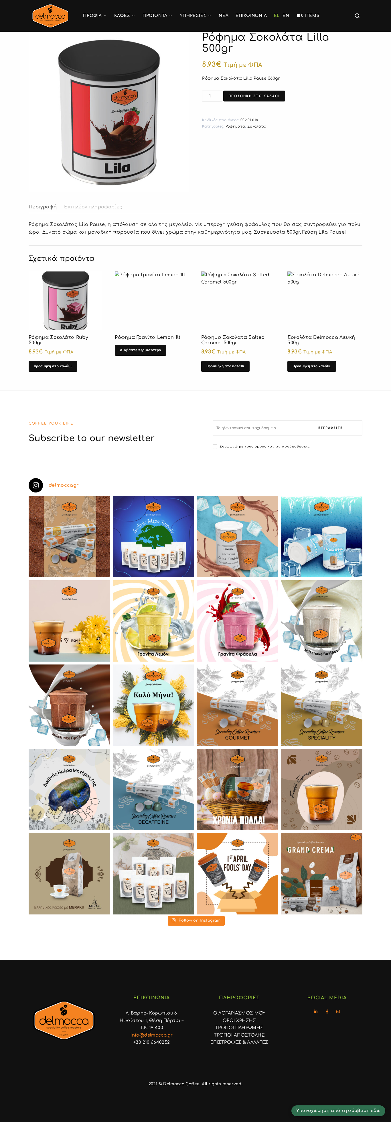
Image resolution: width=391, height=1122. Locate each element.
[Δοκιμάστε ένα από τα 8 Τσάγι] (153, 873)
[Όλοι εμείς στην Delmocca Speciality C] (69, 789)
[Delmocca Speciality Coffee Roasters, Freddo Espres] (321, 789)
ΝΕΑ (223, 15)
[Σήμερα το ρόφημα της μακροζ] (153, 536)
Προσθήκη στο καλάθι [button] (53, 365)
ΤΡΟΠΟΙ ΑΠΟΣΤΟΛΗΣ (239, 1035)
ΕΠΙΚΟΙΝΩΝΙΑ (251, 15)
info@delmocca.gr (152, 1035)
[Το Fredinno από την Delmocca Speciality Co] (321, 536)
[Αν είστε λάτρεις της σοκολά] (237, 536)
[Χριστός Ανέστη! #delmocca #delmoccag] (237, 789)
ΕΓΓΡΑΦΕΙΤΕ (330, 427)
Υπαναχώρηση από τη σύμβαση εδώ (338, 1110)
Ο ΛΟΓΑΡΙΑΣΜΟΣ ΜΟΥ (239, 1013)
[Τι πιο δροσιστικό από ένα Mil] (321, 621)
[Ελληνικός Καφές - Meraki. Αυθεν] (69, 873)
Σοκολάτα (256, 126)
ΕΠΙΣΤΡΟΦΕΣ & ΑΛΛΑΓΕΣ (239, 1042)
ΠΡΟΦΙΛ (92, 15)
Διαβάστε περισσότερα (140, 349)
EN (286, 15)
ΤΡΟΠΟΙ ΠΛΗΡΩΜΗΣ (239, 1027)
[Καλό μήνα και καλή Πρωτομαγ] (153, 705)
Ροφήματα (235, 126)
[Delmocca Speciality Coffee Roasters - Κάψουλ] (237, 705)
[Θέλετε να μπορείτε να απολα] (69, 536)
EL (277, 15)
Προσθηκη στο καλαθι (254, 95)
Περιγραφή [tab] (43, 207)
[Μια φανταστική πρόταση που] (153, 621)
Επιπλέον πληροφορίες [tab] (93, 207)
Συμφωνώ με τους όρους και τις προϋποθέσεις (265, 446)
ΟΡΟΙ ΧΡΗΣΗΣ (239, 1020)
